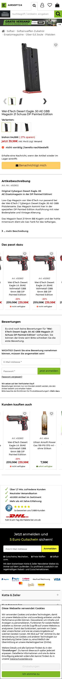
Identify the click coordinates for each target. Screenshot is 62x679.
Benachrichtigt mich (32, 165)
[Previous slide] (5, 101)
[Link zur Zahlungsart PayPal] (5, 579)
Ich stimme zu (31, 674)
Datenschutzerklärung (21, 659)
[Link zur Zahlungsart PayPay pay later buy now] (15, 579)
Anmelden (51, 548)
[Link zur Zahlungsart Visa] (57, 579)
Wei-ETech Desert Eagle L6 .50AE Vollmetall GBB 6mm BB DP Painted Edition (17, 288)
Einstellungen (31, 666)
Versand (38, 141)
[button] (12, 101)
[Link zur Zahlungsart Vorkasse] (31, 585)
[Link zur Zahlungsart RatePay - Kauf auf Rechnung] (25, 579)
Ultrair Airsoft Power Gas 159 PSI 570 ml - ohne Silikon (44, 445)
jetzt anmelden (49, 370)
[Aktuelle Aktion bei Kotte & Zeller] (31, 22)
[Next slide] (45, 101)
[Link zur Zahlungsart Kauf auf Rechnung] (41, 579)
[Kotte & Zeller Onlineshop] (14, 5)
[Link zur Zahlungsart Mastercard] (20, 583)
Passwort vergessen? (12, 377)
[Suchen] (58, 14)
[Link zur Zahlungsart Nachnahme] (41, 585)
